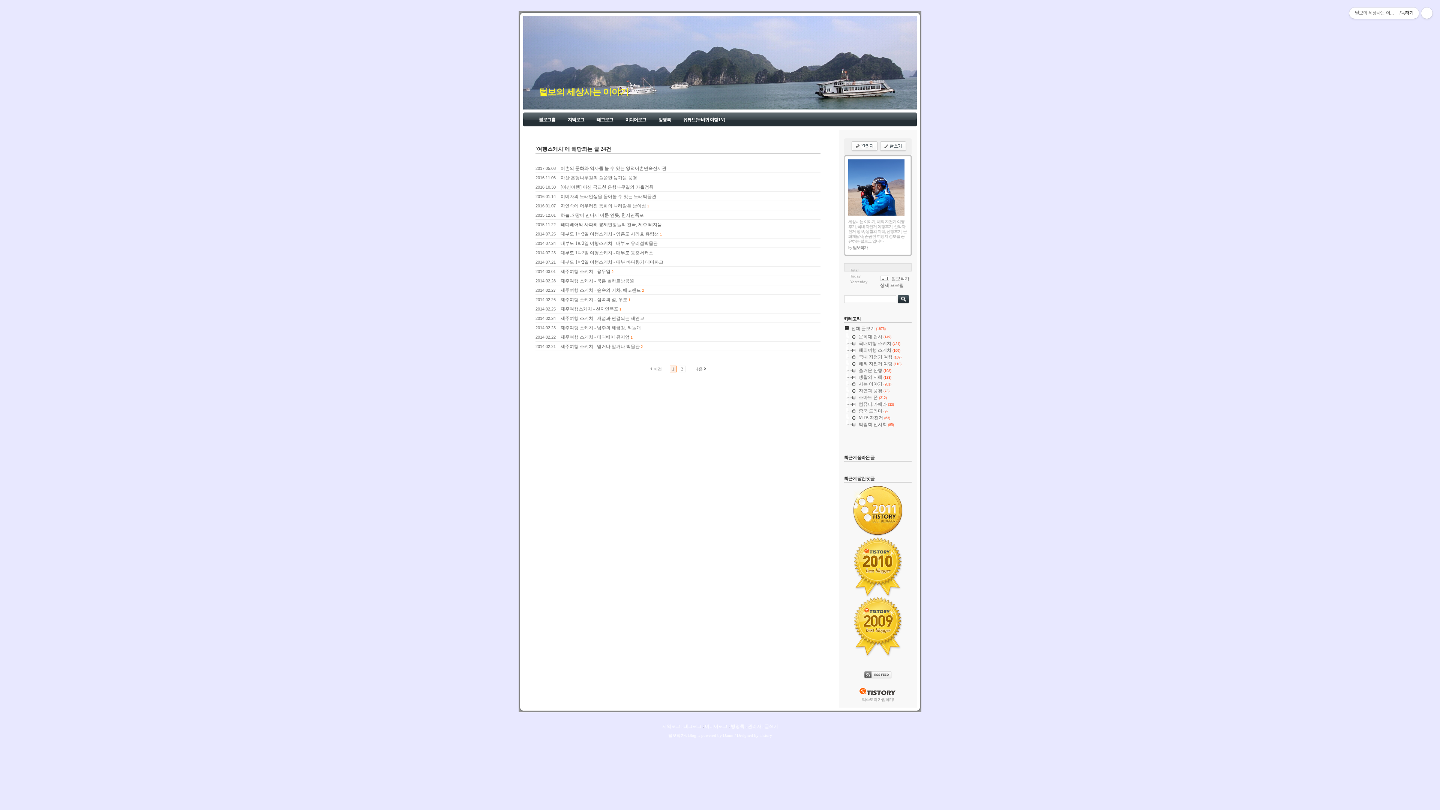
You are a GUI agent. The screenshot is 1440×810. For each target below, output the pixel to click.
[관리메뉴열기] (1426, 13)
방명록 (664, 119)
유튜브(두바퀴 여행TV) (704, 119)
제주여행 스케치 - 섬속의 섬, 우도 (594, 299)
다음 (698, 369)
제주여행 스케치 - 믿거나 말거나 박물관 (600, 346)
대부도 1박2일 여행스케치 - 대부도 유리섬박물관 (609, 243)
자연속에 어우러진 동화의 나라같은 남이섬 (603, 205)
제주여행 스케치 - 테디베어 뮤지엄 (595, 337)
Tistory (766, 735)
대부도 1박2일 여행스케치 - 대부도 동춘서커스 (607, 252)
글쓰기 (771, 726)
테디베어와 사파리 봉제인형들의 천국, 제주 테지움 (611, 224)
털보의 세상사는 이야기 (584, 92)
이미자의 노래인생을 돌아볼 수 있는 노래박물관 (608, 196)
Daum (728, 735)
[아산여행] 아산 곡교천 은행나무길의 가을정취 (607, 187)
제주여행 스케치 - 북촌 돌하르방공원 (597, 281)
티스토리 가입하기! (878, 699)
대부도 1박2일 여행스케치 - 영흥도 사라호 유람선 (610, 234)
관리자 (754, 726)
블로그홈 (547, 119)
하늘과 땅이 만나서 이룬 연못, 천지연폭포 (602, 215)
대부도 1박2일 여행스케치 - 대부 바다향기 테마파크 (612, 262)
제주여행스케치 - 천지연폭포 (589, 309)
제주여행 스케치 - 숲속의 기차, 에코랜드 (601, 290)
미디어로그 (636, 119)
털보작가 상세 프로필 (894, 282)
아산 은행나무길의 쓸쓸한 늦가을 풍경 (599, 177)
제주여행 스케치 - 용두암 (585, 271)
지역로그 (576, 119)
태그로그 (605, 119)
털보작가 (676, 735)
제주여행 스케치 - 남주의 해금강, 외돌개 (601, 327)
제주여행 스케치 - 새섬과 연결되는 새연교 (602, 318)
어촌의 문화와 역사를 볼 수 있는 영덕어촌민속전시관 (613, 168)
